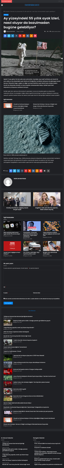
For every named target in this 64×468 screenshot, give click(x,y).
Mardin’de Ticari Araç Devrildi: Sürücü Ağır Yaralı (17, 336)
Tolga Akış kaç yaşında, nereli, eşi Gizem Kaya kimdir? (26, 1)
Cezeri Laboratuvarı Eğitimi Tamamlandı (15, 347)
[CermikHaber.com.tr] (32, 5)
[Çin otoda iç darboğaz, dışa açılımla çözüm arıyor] (32, 246)
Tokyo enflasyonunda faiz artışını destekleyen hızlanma (29, 362)
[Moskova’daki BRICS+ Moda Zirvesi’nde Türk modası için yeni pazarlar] (8, 413)
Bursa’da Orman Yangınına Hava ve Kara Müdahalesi (28, 396)
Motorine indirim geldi (19, 389)
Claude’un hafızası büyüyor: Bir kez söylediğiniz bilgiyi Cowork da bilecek (21, 106)
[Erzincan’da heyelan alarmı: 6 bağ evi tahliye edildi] (8, 371)
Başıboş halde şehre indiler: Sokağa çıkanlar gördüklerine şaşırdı (31, 320)
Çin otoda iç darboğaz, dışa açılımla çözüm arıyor (31, 253)
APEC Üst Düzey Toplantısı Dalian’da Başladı (16, 332)
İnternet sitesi (36, 292)
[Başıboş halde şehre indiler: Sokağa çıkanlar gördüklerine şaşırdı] (8, 323)
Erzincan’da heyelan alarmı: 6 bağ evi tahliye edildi (27, 369)
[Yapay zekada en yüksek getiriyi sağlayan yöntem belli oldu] (51, 226)
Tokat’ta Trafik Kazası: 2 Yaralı (12, 351)
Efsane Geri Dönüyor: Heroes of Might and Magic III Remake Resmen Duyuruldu (26, 424)
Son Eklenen (32, 310)
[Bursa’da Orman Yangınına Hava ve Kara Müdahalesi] (8, 398)
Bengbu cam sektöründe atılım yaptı (50, 253)
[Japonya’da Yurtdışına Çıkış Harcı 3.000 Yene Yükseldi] (8, 358)
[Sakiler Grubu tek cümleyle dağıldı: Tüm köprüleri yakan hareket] (8, 384)
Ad (5, 287)
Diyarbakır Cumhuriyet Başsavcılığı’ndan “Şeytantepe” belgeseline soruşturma (26, 407)
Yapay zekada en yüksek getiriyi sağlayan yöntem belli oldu (51, 234)
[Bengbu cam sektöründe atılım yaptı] (51, 246)
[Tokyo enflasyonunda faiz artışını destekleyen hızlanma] (8, 364)
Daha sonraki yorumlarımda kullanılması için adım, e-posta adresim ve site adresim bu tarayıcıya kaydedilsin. (32, 298)
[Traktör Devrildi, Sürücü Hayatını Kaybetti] (8, 342)
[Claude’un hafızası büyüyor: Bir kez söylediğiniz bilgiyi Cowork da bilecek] (8, 105)
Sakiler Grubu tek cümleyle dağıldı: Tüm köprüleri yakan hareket (31, 382)
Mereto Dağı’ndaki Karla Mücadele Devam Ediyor (17, 403)
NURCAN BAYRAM (10, 31)
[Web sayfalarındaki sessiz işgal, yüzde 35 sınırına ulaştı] (12, 226)
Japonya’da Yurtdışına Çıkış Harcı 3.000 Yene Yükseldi (28, 355)
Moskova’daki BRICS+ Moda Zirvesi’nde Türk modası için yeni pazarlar (33, 411)
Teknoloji (12, 11)
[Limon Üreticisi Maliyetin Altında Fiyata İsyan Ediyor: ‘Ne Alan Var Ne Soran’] (8, 378)
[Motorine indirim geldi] (8, 391)
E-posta (6, 292)
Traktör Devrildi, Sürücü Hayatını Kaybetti (25, 340)
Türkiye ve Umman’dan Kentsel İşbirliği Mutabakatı (18, 316)
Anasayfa (7, 11)
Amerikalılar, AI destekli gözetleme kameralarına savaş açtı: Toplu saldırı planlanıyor (30, 235)
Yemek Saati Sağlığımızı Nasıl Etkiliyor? (12, 253)
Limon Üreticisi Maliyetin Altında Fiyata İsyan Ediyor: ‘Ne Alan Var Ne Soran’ (34, 376)
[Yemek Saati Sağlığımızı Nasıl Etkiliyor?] (12, 246)
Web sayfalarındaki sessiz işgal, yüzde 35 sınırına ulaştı (12, 233)
